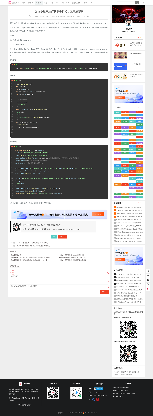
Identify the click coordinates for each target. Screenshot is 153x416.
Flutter (139, 134)
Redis (117, 149)
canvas (132, 130)
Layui (124, 162)
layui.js (132, 184)
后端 (37, 3)
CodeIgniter (132, 149)
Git (139, 159)
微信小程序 (70, 16)
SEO (132, 171)
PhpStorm (139, 178)
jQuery (139, 190)
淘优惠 (129, 372)
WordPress (124, 130)
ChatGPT (93, 3)
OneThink (139, 143)
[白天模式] (148, 271)
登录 (143, 3)
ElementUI (139, 112)
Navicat (117, 118)
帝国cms (125, 149)
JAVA (132, 159)
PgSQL (132, 118)
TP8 (125, 118)
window (125, 168)
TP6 (132, 143)
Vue (132, 146)
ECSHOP (132, 175)
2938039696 (96, 392)
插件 (117, 143)
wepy (125, 127)
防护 (125, 152)
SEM (117, 134)
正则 (132, 178)
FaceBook (139, 130)
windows (139, 115)
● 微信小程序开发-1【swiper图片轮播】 (71, 255)
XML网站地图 (124, 387)
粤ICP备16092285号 (91, 413)
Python (139, 184)
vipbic (116, 374)
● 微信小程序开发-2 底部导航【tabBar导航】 (73, 257)
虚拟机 (139, 149)
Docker (117, 140)
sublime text (118, 184)
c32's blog (122, 374)
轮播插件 (139, 181)
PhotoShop (139, 187)
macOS (132, 115)
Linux (124, 115)
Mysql (124, 165)
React (132, 162)
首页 (23, 3)
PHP (140, 193)
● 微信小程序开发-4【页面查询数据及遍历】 (73, 260)
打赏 (54, 236)
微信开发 (125, 175)
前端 (29, 3)
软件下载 (132, 152)
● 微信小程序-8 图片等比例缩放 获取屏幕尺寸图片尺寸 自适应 (30, 257)
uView (139, 121)
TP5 (117, 193)
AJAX (132, 193)
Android (125, 159)
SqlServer (117, 121)
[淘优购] (148, 276)
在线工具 (64, 3)
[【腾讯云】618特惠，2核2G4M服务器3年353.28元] (59, 212)
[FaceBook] (148, 280)
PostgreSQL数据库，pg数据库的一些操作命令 (32, 243)
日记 (51, 3)
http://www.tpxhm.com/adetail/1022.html (66, 229)
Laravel (117, 165)
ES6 (132, 127)
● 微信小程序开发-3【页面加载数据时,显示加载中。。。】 (28, 260)
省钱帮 (85, 3)
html (139, 165)
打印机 (117, 112)
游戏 (139, 127)
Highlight (139, 118)
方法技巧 (117, 152)
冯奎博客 (117, 372)
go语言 (117, 159)
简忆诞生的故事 (25, 405)
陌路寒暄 (123, 372)
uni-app (117, 130)
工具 (125, 184)
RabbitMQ (124, 140)
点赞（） (62, 236)
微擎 (117, 127)
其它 (57, 3)
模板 (139, 171)
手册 (45, 3)
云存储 (125, 134)
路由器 (125, 143)
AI (139, 155)
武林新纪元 (129, 374)
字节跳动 (125, 121)
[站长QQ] (148, 289)
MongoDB (139, 124)
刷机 (132, 134)
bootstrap (117, 171)
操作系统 (132, 187)
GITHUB (139, 168)
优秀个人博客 (76, 3)
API (117, 197)
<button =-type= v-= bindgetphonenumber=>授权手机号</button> (56, 68)
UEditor (125, 171)
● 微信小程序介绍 (15, 255)
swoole (139, 146)
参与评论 (104, 291)
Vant (132, 112)
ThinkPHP (124, 193)
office (124, 197)
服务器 (117, 175)
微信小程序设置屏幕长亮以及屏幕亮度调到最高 (33, 246)
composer (139, 140)
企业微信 (132, 121)
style (139, 175)
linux (117, 168)
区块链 (139, 162)
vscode (139, 137)
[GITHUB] (148, 285)
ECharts (132, 168)
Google (125, 112)
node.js (132, 165)
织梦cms (139, 197)
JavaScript (139, 152)
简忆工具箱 (135, 372)
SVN (132, 140)
